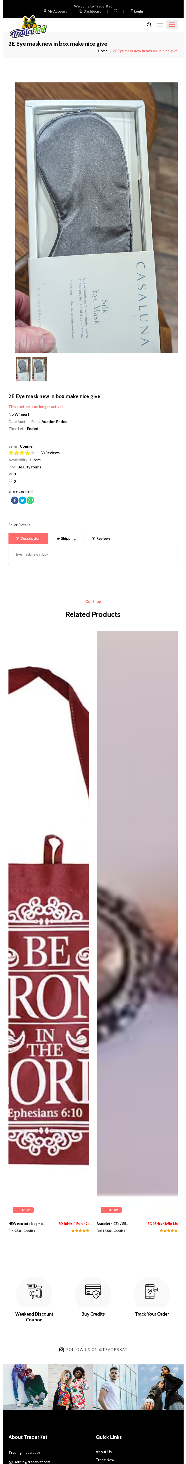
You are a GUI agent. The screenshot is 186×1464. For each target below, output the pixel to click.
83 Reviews (50, 453)
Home (103, 51)
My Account (57, 11)
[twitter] (22, 500)
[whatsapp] (30, 500)
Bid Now (23, 1210)
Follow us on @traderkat (97, 1349)
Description (30, 538)
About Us (104, 1451)
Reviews (103, 538)
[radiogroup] (23, 453)
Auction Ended (54, 421)
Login (138, 11)
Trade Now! (106, 1459)
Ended (32, 428)
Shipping (68, 538)
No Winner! (18, 414)
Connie (26, 446)
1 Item (35, 459)
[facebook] (15, 500)
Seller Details (19, 525)
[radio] (11, 453)
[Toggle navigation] (172, 24)
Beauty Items (29, 467)
